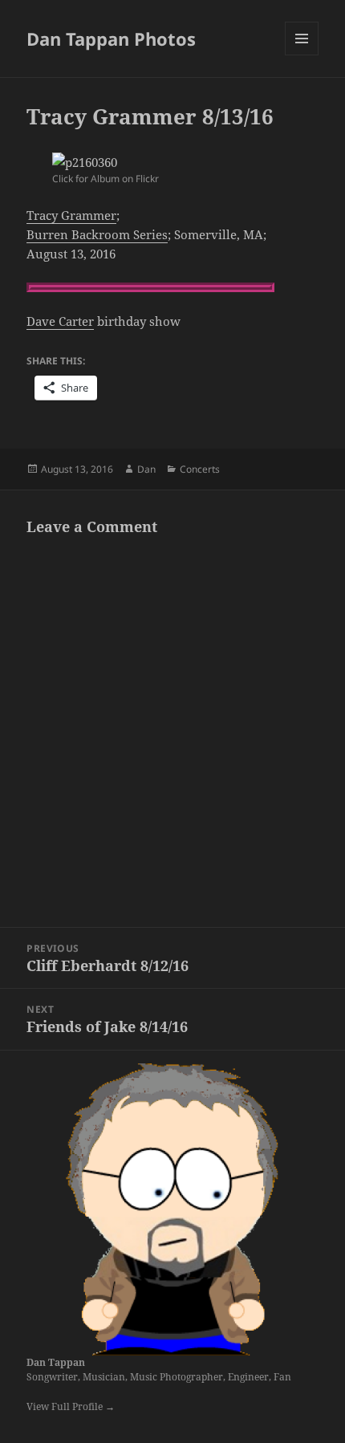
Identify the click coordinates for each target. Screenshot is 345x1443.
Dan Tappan (55, 1362)
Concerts (200, 469)
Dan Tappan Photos (111, 38)
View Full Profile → (70, 1406)
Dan (146, 469)
